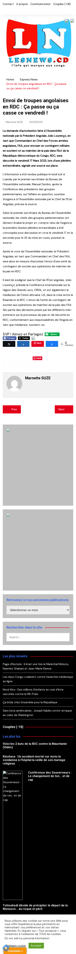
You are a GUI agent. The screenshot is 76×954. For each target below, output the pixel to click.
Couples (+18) (62, 4)
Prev (14, 409)
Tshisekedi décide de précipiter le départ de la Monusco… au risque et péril (35, 907)
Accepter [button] (36, 945)
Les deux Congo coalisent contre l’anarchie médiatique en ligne (38, 679)
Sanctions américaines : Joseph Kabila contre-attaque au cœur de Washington (37, 713)
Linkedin (26, 363)
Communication (40, 4)
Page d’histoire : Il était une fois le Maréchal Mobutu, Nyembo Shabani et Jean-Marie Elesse (36, 666)
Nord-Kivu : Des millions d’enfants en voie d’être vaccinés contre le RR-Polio (33, 692)
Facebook (3, 10)
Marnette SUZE (14, 122)
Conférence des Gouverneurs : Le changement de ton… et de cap (50, 776)
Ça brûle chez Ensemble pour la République (30, 702)
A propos (22, 4)
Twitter (10, 10)
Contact (8, 4)
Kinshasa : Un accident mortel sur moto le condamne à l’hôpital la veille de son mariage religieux (34, 760)
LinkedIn (16, 10)
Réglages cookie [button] (16, 945)
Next (61, 409)
